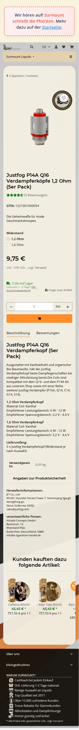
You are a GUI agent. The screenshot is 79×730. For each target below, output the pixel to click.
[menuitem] (20, 57)
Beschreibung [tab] (18, 333)
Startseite (51, 27)
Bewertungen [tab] (48, 333)
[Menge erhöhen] (67, 306)
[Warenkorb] (72, 47)
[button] (32, 47)
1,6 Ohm (17, 245)
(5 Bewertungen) (35, 195)
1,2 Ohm (17, 239)
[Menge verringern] (11, 306)
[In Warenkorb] (9, 88)
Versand (40, 267)
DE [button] (44, 47)
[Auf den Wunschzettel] (63, 98)
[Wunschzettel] (63, 47)
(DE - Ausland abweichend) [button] (21, 288)
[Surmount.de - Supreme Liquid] (11, 47)
